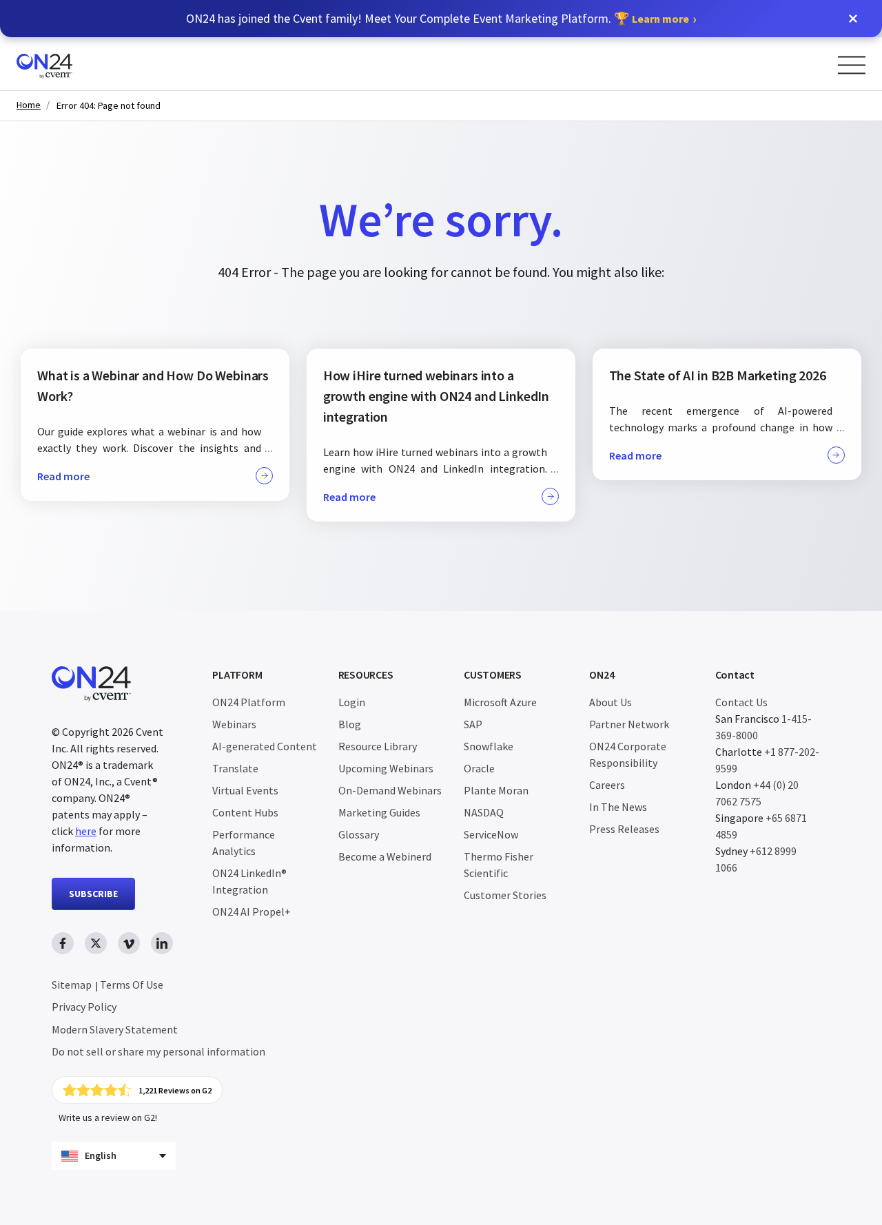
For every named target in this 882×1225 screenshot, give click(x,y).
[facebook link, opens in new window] (63, 943)
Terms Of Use (131, 984)
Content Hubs (245, 812)
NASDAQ (484, 812)
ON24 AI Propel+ (251, 911)
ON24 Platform (248, 702)
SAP (473, 724)
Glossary (358, 834)
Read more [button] (63, 476)
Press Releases (624, 829)
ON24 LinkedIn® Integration (249, 881)
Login (351, 702)
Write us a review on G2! (108, 1117)
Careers (607, 785)
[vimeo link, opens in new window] (129, 943)
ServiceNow (491, 834)
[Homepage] (71, 64)
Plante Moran (496, 790)
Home (29, 105)
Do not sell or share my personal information (158, 1051)
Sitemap (72, 984)
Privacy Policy (84, 1006)
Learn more (660, 18)
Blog (349, 724)
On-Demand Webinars (390, 790)
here (85, 831)
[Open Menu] (851, 65)
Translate (235, 768)
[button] (853, 18)
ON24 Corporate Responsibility (627, 754)
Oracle (479, 768)
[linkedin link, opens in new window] (162, 943)
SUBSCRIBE (93, 893)
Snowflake (488, 746)
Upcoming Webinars (385, 768)
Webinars (234, 724)
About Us (610, 702)
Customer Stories (505, 895)
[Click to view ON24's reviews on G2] (137, 1090)
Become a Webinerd (384, 856)
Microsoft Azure (500, 702)
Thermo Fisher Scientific (498, 865)
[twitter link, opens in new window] (96, 943)
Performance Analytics (243, 842)
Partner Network (629, 724)
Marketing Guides (379, 812)
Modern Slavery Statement (115, 1029)
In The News (618, 807)
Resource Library (377, 746)
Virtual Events (245, 790)
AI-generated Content (264, 746)
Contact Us (741, 702)
